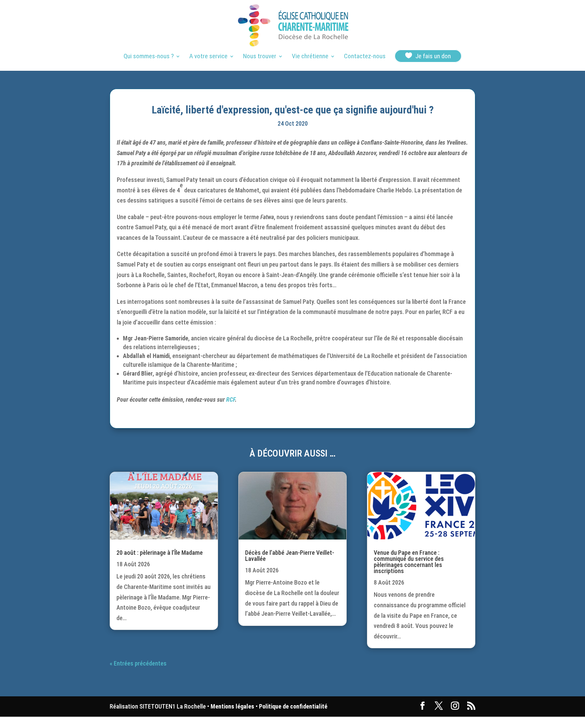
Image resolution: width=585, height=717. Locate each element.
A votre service (208, 57)
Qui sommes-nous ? (149, 57)
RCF (230, 399)
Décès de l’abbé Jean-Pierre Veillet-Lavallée (289, 555)
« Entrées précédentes (138, 663)
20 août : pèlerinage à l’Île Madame (159, 552)
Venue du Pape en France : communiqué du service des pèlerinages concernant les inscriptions (409, 561)
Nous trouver (259, 57)
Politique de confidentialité (293, 706)
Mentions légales (232, 706)
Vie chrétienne (310, 57)
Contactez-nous (365, 57)
